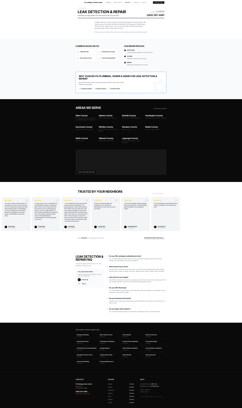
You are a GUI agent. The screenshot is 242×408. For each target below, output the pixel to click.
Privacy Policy (144, 391)
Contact (144, 2)
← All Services (82, 8)
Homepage (108, 2)
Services (127, 2)
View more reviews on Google (153, 237)
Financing (136, 2)
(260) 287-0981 (158, 2)
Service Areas (118, 2)
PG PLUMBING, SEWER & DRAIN (93, 2)
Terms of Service (145, 389)
